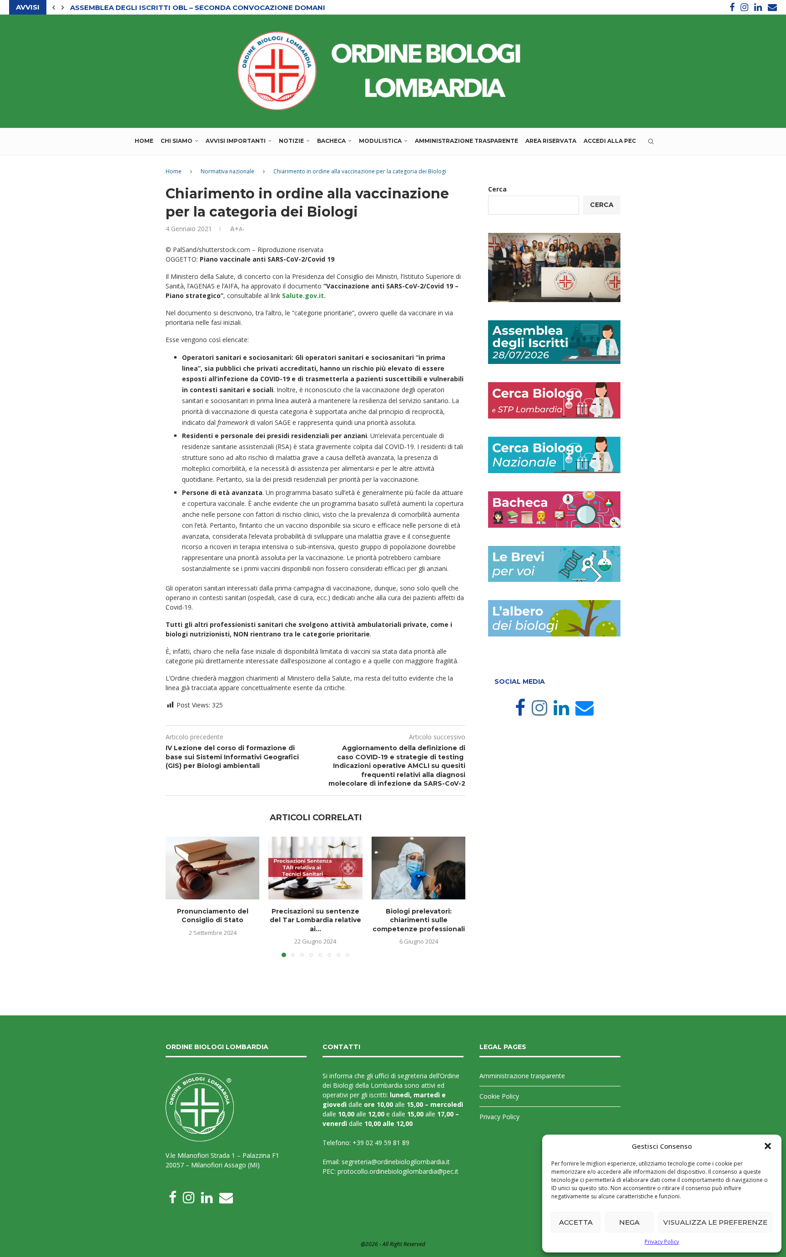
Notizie (291, 140)
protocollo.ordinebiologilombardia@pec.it (398, 1171)
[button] (767, 1146)
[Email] (772, 7)
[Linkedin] (758, 7)
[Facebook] (732, 7)
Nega (629, 1222)
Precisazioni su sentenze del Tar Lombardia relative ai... (315, 920)
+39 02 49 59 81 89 (381, 1142)
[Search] (650, 141)
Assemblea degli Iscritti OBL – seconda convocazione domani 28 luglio (218, 7)
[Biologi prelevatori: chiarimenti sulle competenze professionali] (418, 868)
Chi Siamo (176, 140)
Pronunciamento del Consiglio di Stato (212, 915)
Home (144, 140)
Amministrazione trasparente (466, 140)
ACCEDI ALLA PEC (610, 140)
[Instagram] (744, 7)
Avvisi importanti (236, 140)
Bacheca (331, 140)
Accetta (576, 1222)
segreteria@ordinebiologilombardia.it (396, 1161)
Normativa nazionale (227, 171)
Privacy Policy (662, 1242)
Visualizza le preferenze (715, 1222)
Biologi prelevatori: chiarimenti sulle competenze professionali (418, 920)
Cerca (497, 189)
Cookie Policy (499, 1096)
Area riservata (550, 140)
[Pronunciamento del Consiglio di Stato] (212, 868)
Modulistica (380, 140)
